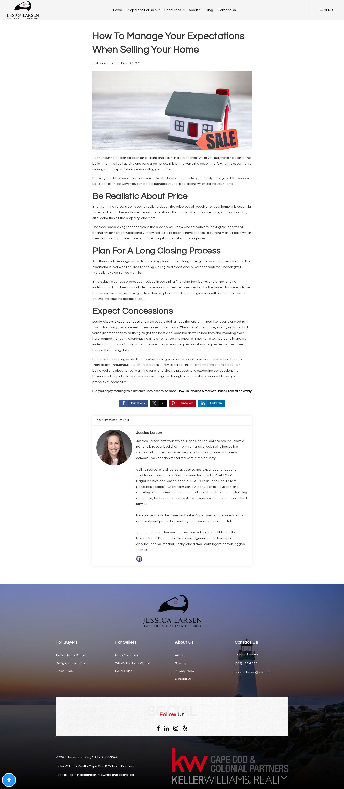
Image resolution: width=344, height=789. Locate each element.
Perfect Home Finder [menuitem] (71, 655)
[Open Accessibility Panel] (9, 780)
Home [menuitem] (117, 10)
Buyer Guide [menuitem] (64, 671)
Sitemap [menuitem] (181, 663)
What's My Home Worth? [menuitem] (132, 663)
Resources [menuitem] (173, 10)
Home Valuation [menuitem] (126, 655)
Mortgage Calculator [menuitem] (70, 663)
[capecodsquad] (22, 9)
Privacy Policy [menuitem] (184, 671)
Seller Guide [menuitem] (124, 671)
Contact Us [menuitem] (227, 10)
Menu (328, 10)
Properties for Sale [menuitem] (142, 10)
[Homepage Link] (172, 610)
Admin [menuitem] (179, 655)
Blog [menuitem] (209, 10)
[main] (172, 292)
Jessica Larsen (106, 63)
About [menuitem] (194, 10)
